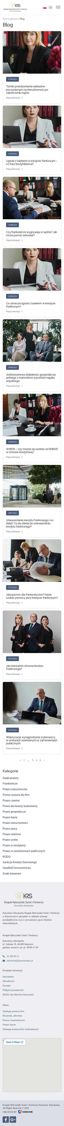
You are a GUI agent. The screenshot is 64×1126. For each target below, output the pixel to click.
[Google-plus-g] (13, 1119)
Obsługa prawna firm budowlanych (21, 1029)
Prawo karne (9, 1024)
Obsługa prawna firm (13, 1011)
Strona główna (10, 19)
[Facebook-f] (6, 1119)
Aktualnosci (8, 981)
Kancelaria (8, 976)
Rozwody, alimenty (12, 1015)
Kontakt (7, 985)
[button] (14, 98)
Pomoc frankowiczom (14, 1020)
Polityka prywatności (13, 990)
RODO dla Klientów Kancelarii (18, 994)
